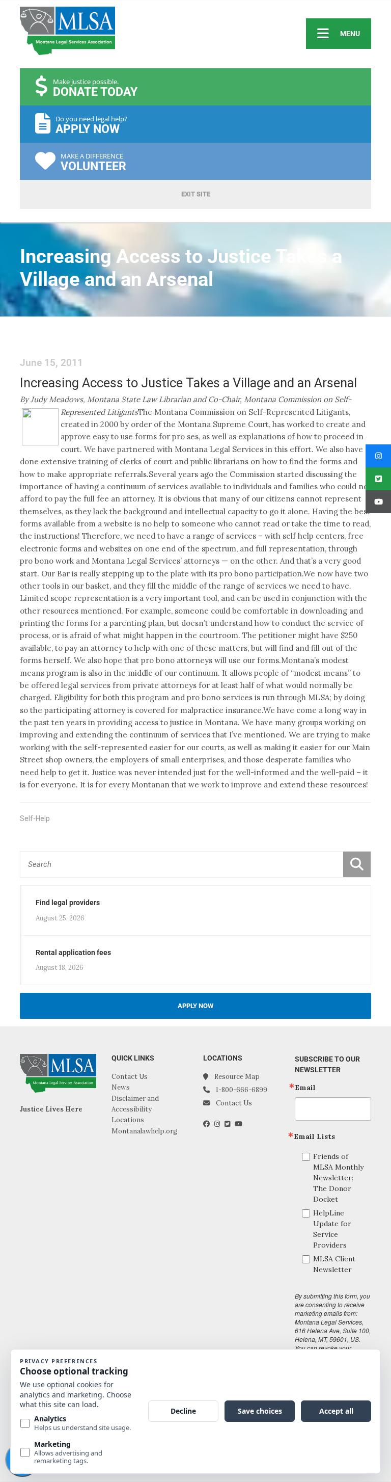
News (120, 1087)
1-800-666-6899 (241, 1090)
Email (305, 1087)
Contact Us (129, 1076)
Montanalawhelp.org (144, 1131)
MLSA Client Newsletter (334, 1264)
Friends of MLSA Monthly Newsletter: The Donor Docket (338, 1178)
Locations (127, 1120)
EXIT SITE (195, 194)
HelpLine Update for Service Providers (332, 1229)
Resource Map (237, 1076)
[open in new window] (208, 1124)
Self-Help (35, 818)
